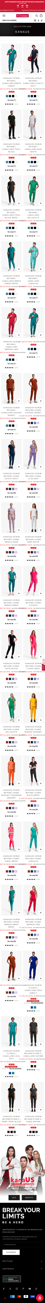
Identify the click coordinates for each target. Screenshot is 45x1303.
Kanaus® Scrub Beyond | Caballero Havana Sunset (11, 411)
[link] (22, 4)
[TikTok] (42, 20)
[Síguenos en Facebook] (3, 1288)
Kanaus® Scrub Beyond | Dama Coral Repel (11, 858)
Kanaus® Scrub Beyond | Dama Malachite (11, 729)
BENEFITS (29, 1198)
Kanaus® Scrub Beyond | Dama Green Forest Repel (11, 923)
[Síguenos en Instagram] (17, 1288)
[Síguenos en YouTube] (29, 1288)
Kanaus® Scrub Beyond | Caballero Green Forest (11, 82)
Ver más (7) (12, 100)
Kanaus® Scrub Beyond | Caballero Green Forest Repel (11, 279)
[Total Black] (13, 96)
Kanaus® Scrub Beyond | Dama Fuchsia (33, 602)
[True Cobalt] (32, 1007)
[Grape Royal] (8, 1132)
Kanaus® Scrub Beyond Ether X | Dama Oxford (33, 1119)
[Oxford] (35, 1066)
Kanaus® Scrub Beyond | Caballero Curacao (33, 279)
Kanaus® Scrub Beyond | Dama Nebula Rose (11, 539)
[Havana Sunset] (29, 423)
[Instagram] (35, 20)
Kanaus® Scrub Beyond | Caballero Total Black (11, 148)
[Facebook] (38, 20)
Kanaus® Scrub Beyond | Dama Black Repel (33, 792)
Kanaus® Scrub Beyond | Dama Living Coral (33, 666)
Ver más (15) (33, 427)
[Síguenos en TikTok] (36, 1288)
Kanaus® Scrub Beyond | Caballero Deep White (33, 148)
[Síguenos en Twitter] (10, 1288)
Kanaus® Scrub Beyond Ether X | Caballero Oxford (34, 1053)
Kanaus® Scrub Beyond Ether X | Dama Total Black (11, 1119)
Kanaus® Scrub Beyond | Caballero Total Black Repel (11, 214)
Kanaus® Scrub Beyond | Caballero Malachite (33, 214)
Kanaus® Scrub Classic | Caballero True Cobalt (33, 989)
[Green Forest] (7, 96)
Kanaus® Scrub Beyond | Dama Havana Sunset (33, 410)
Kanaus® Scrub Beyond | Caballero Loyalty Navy (33, 82)
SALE (14, 1198)
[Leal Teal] (35, 1007)
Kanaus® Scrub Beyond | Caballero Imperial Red (11, 345)
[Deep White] (16, 96)
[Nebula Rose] (38, 423)
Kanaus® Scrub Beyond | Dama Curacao (33, 858)
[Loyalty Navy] (10, 96)
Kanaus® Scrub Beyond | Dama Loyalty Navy (11, 476)
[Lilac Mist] (35, 423)
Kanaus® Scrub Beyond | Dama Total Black (11, 666)
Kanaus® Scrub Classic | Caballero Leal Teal (11, 1054)
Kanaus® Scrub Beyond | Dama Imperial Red (33, 921)
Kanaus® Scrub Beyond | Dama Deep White (33, 539)
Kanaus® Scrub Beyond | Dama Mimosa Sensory (33, 729)
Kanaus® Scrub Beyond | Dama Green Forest (11, 602)
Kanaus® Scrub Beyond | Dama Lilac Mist (33, 476)
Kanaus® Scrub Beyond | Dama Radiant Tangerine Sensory (11, 794)
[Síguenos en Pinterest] (23, 1288)
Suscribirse (11, 1252)
